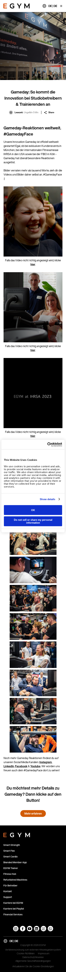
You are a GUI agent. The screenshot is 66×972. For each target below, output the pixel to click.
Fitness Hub (9, 874)
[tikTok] (43, 928)
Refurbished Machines (15, 879)
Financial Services (13, 914)
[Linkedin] (36, 928)
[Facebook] (22, 928)
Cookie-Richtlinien (26, 953)
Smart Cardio (10, 856)
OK (33, 510)
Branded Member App (15, 862)
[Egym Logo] (16, 834)
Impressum (43, 953)
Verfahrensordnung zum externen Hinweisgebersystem (33, 949)
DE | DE (52, 6)
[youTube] (29, 928)
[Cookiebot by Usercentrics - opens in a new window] (47, 444)
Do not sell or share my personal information (33, 521)
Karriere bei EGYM (13, 903)
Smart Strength (11, 845)
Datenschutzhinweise (33, 957)
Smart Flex (9, 851)
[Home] (16, 6)
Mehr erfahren (33, 813)
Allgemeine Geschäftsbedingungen (33, 961)
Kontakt (7, 891)
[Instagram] (15, 928)
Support (7, 897)
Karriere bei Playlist (13, 908)
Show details (47, 499)
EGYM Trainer (10, 868)
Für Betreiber (10, 885)
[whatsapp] (50, 928)
